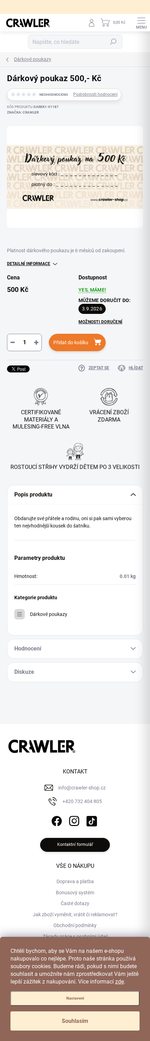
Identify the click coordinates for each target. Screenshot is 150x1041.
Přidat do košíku (70, 342)
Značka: (23, 112)
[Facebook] (56, 820)
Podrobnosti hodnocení (95, 94)
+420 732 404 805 (82, 801)
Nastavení (75, 998)
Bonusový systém (75, 892)
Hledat (113, 41)
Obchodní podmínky (75, 925)
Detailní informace (28, 263)
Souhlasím (75, 1021)
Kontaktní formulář (75, 844)
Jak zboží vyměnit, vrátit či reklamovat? (75, 914)
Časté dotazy (75, 903)
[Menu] (141, 22)
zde (119, 981)
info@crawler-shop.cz (82, 788)
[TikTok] (91, 820)
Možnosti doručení (100, 321)
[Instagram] (73, 820)
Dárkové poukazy (48, 614)
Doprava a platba (75, 881)
